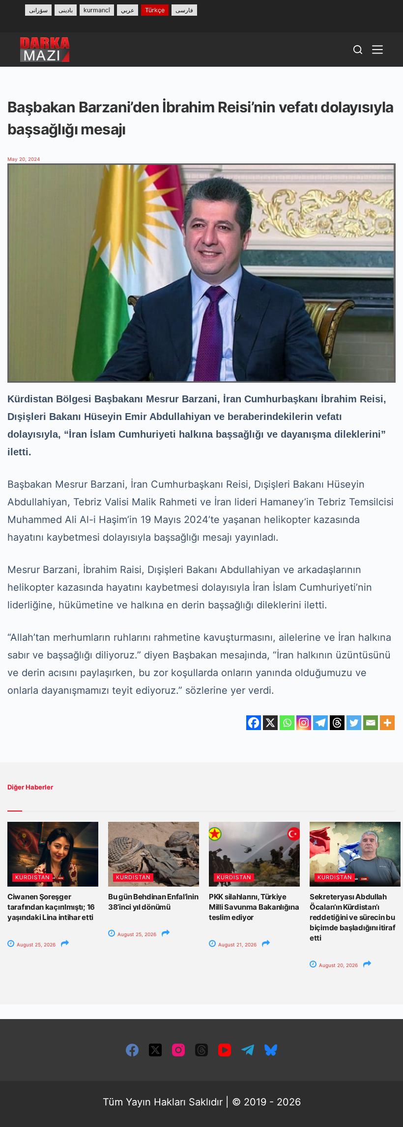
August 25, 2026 (35, 944)
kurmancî (97, 10)
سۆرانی (38, 10)
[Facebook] (253, 722)
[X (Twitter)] (155, 1050)
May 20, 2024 (23, 159)
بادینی (65, 10)
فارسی (184, 10)
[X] (270, 722)
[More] (387, 722)
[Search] (357, 49)
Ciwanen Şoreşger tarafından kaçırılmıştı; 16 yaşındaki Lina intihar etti (51, 907)
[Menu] (377, 49)
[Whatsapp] (287, 722)
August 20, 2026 (337, 965)
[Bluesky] (270, 1050)
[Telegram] (320, 722)
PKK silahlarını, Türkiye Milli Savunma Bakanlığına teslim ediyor (254, 907)
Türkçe (155, 10)
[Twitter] (353, 722)
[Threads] (337, 722)
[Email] (370, 722)
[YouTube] (224, 1050)
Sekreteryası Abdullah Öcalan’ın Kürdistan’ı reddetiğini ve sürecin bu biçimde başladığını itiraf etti (352, 917)
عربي (127, 10)
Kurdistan (32, 877)
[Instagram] (303, 722)
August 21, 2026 (237, 944)
